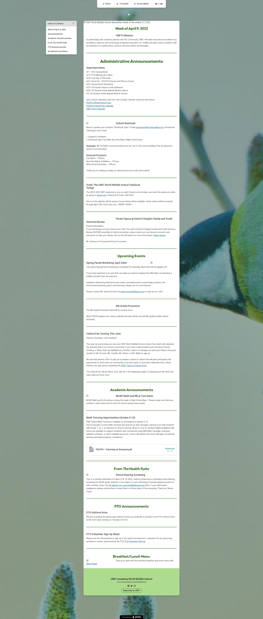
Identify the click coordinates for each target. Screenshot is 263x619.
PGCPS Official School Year (98, 103)
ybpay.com (101, 195)
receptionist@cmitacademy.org (150, 127)
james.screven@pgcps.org (132, 291)
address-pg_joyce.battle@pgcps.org (128, 485)
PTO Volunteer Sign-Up (135, 541)
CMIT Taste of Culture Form (134, 365)
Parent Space (160, 235)
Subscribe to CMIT (131, 590)
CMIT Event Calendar (95, 109)
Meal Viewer (91, 564)
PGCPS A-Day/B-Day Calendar (99, 106)
